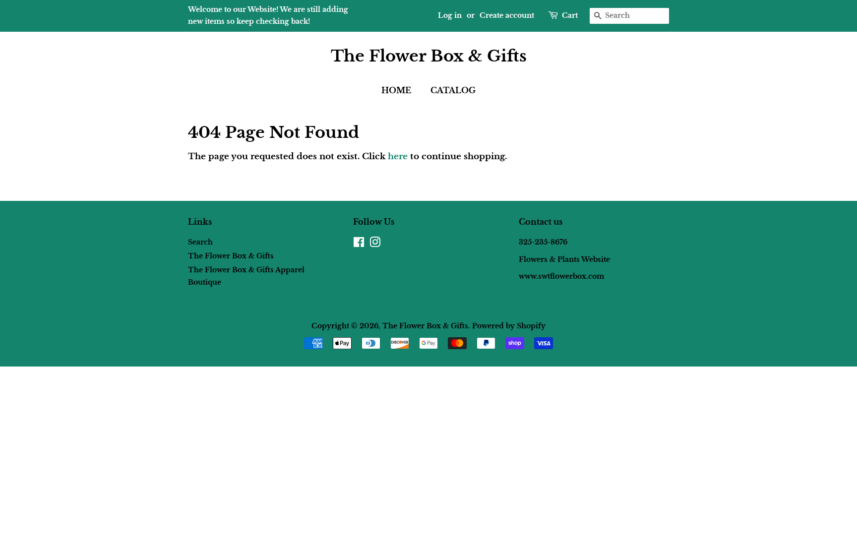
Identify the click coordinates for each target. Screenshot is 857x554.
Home (396, 90)
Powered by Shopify (509, 325)
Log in (450, 15)
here (398, 156)
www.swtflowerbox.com (561, 293)
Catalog (453, 90)
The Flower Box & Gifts (429, 56)
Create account (507, 15)
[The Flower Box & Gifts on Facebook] (359, 244)
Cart (570, 15)
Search (200, 242)
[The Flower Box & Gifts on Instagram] (374, 244)
